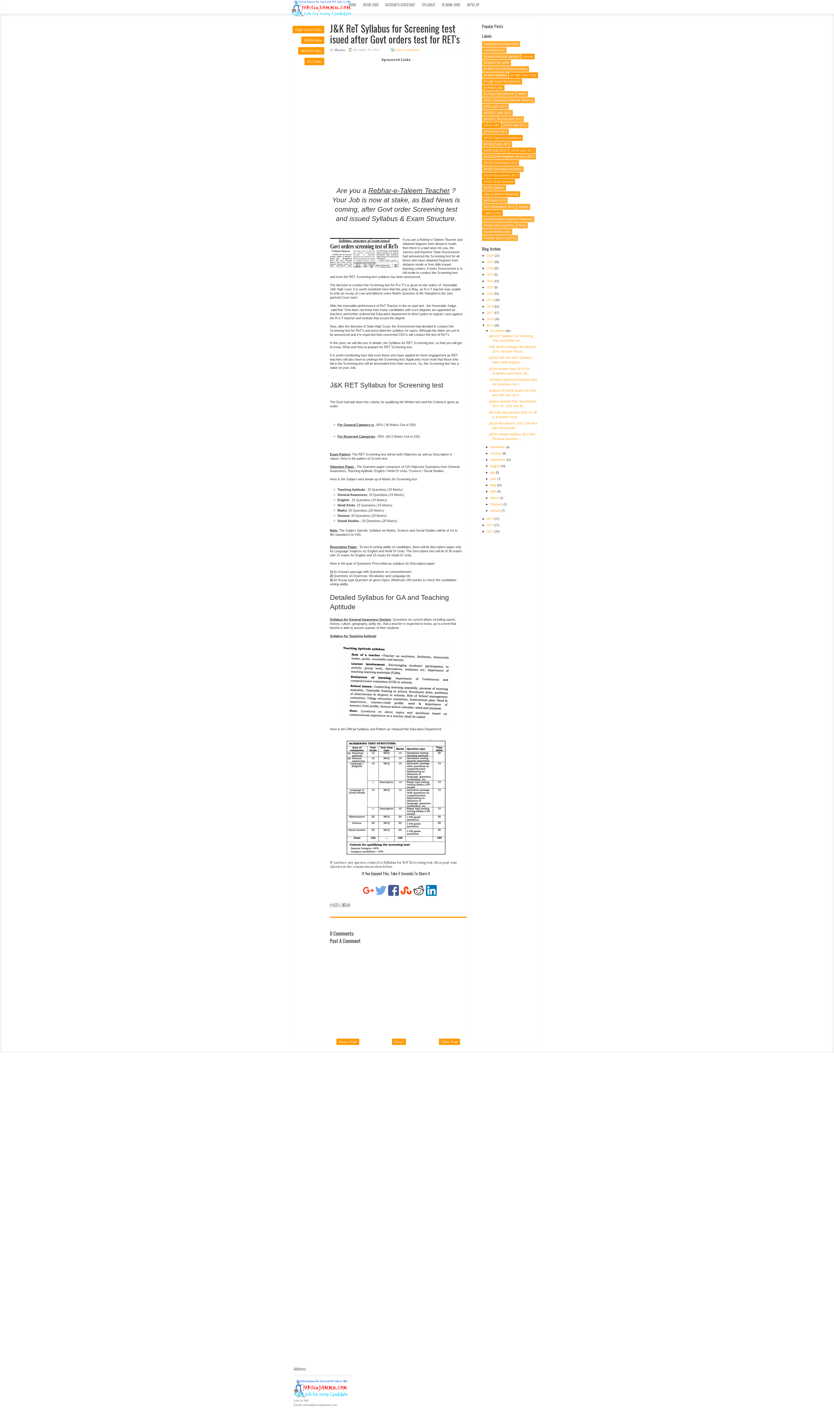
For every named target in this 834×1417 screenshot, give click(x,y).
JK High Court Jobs (523, 75)
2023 (491, 274)
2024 (491, 268)
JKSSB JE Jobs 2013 (497, 144)
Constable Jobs (494, 50)
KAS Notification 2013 (499, 207)
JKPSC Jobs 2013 (495, 106)
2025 (491, 262)
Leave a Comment (407, 49)
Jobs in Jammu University (501, 194)
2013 (491, 525)
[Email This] (332, 905)
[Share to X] (340, 905)
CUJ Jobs (314, 61)
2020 (491, 293)
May (493, 485)
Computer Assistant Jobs (501, 44)
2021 (491, 287)
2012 (491, 531)
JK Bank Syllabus (495, 75)
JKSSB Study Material (498, 182)
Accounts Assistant (400, 4)
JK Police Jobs (493, 88)
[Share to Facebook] (344, 905)
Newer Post (348, 1042)
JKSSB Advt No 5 (495, 131)
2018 (491, 306)
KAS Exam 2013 (495, 200)
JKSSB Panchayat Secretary (503, 169)
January (495, 510)
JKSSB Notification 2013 (500, 163)
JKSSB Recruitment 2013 (501, 175)
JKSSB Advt (491, 125)
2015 (491, 325)
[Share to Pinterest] (348, 905)
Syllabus (428, 4)
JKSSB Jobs (371, 4)
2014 (491, 519)
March (495, 498)
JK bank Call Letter (496, 62)
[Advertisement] (400, 92)
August (495, 466)
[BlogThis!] (336, 905)
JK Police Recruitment (499, 94)
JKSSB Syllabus (494, 188)
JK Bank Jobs (451, 4)
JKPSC (522, 94)
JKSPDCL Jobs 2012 (497, 113)
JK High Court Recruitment (502, 81)
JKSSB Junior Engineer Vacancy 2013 (509, 156)
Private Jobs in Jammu (499, 225)
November (498, 447)
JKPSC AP (473, 4)
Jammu (528, 56)
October (496, 453)
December (498, 331)
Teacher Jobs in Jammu (500, 238)
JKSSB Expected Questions (502, 138)
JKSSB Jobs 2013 (495, 150)
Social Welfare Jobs (497, 232)
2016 (491, 319)
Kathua (523, 207)
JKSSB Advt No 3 (515, 125)
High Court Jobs (308, 29)
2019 (491, 300)
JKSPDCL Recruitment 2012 (503, 119)
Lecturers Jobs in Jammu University (508, 219)
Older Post (449, 1042)
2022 (491, 281)
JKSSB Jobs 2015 (522, 150)
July (493, 472)
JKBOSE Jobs (311, 51)
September (498, 459)
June (493, 479)
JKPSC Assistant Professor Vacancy (508, 100)
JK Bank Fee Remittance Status (505, 69)
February (496, 504)
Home (352, 4)
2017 (491, 313)
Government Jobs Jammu (501, 56)
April (493, 491)
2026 (491, 255)
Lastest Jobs (492, 213)
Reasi (522, 225)
